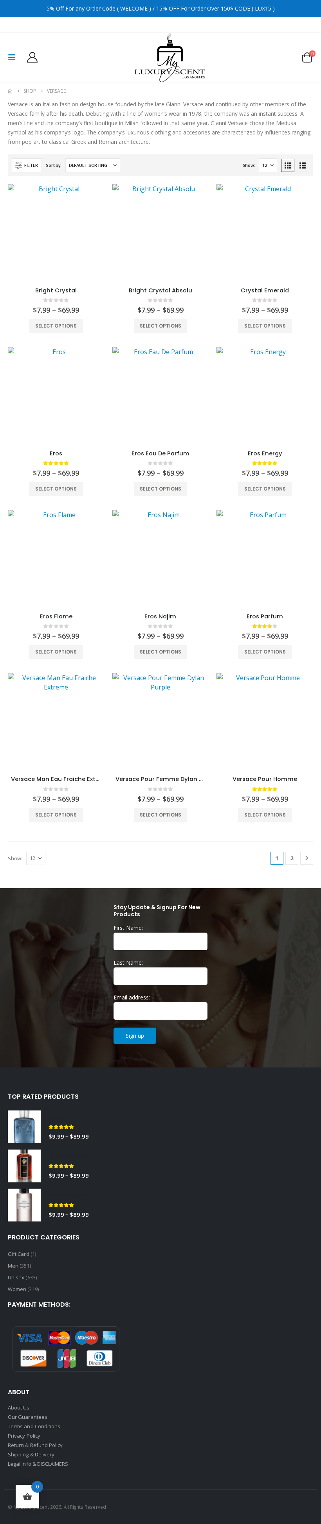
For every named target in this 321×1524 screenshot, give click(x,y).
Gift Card (18, 1253)
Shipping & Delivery (32, 1454)
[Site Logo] (170, 57)
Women (17, 1289)
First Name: (128, 927)
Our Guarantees (27, 1416)
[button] (14, 57)
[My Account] (32, 57)
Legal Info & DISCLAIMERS (38, 1463)
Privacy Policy (24, 1435)
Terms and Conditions (34, 1426)
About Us (19, 1407)
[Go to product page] (56, 232)
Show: (249, 165)
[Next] (306, 858)
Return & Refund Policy (35, 1445)
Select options (56, 325)
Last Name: (128, 962)
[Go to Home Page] (10, 91)
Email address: (132, 997)
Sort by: (53, 165)
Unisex (16, 1277)
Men (13, 1265)
